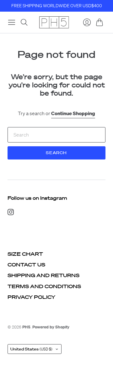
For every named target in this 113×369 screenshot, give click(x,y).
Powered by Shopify (50, 327)
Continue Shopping (73, 113)
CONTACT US (26, 264)
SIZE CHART (25, 254)
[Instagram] (11, 213)
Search (56, 152)
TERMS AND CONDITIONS (44, 286)
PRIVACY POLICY (31, 297)
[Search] (24, 22)
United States (31, 349)
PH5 (26, 327)
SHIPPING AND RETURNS (43, 275)
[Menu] (11, 22)
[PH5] (54, 22)
